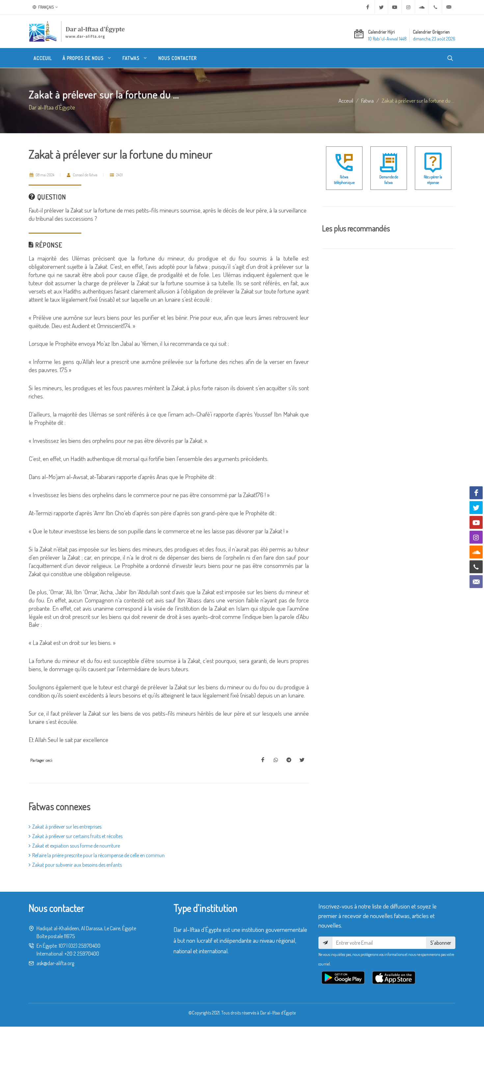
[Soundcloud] (421, 7)
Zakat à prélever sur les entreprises (66, 826)
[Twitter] (381, 7)
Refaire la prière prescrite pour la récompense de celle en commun (98, 855)
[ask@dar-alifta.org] (448, 7)
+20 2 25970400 (82, 953)
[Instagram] (408, 7)
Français (46, 7)
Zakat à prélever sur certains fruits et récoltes (77, 836)
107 (62, 945)
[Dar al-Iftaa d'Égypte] (77, 31)
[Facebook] (367, 7)
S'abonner (440, 942)
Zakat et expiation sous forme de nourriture (76, 845)
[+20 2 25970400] (435, 7)
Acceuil (345, 100)
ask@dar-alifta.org (55, 963)
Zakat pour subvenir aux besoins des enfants (77, 864)
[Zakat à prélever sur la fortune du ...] (262, 760)
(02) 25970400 (84, 945)
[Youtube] (394, 7)
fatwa (367, 100)
